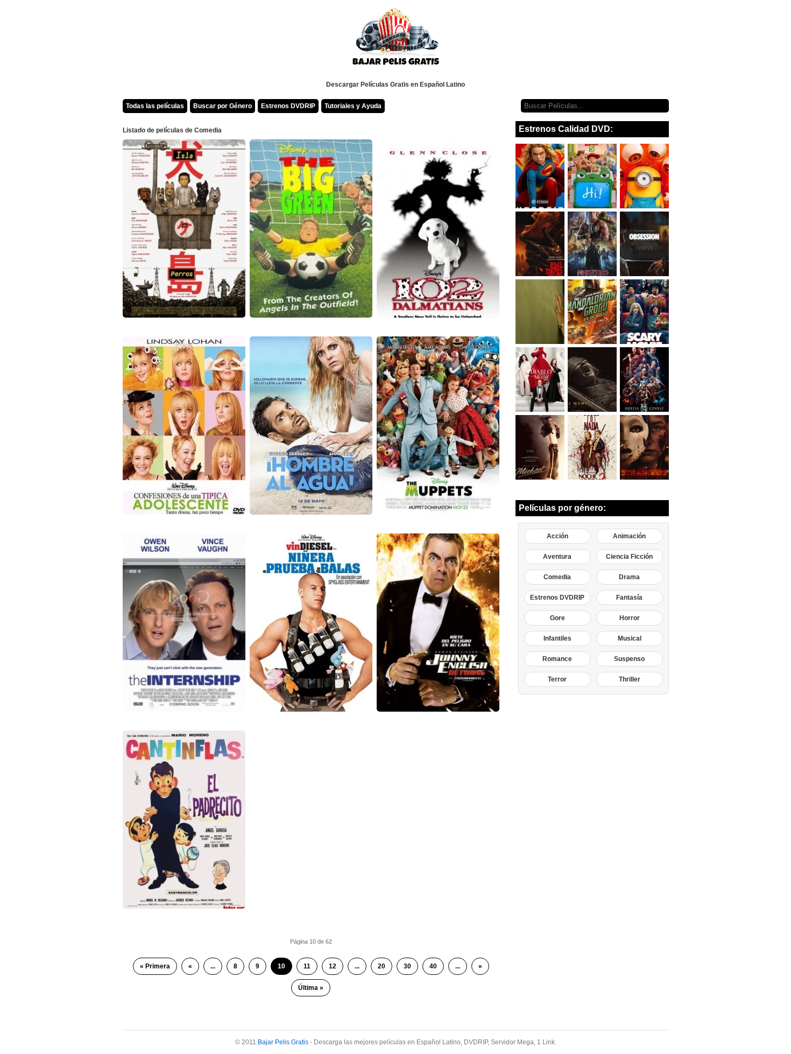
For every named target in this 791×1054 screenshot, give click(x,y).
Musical (629, 638)
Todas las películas (155, 106)
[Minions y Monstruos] (644, 176)
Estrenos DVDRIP (288, 106)
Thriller (629, 679)
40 (433, 966)
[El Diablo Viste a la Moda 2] (539, 379)
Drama (629, 577)
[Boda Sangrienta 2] (592, 447)
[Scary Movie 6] (644, 311)
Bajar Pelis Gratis (283, 1042)
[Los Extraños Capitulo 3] (644, 447)
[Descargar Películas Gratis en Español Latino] (396, 40)
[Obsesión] (644, 244)
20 (381, 966)
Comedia (557, 577)
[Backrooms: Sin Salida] (539, 311)
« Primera (155, 966)
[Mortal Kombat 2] (644, 379)
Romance (557, 659)
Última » (310, 988)
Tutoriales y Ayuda (353, 106)
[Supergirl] (539, 176)
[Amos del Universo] (592, 244)
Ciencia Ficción (629, 556)
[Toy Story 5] (592, 176)
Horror (629, 618)
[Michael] (539, 447)
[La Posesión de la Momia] (592, 379)
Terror (557, 679)
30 (407, 966)
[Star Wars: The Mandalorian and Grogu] (592, 311)
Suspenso (629, 659)
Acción (557, 536)
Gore (557, 618)
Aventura (557, 556)
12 (332, 966)
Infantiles (557, 638)
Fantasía (629, 597)
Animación (629, 536)
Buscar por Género (222, 106)
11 (306, 966)
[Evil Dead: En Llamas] (539, 244)
